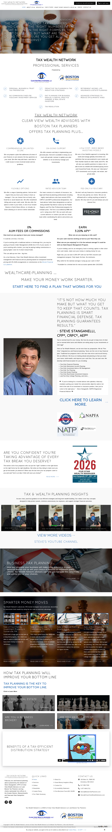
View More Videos (54, 535)
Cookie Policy (72, 830)
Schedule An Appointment (85, 3)
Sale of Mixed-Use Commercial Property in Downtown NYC (41, 629)
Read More (50, 476)
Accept (80, 830)
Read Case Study (10, 661)
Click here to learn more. (81, 402)
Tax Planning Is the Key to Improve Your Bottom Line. (25, 685)
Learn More (59, 37)
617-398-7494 (104, 3)
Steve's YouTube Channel (56, 541)
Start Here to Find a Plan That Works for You (57, 286)
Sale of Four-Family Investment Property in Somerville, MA (14, 629)
